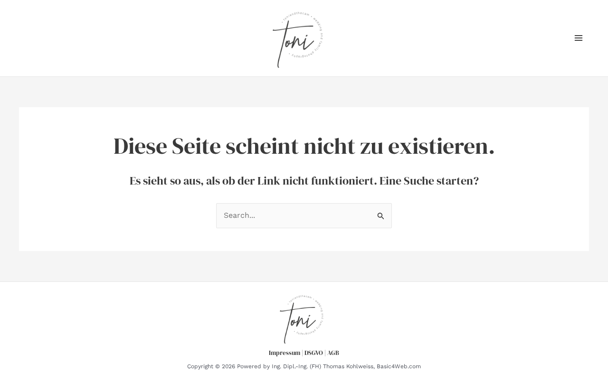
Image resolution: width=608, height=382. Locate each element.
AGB (333, 352)
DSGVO (313, 352)
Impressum (284, 352)
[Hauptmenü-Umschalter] (578, 38)
